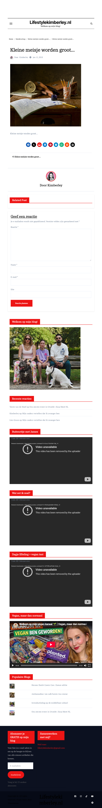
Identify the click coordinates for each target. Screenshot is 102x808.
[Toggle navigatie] (11, 23)
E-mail (14, 277)
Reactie (14, 227)
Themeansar (13, 803)
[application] (51, 460)
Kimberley (23, 57)
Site (12, 289)
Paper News (22, 799)
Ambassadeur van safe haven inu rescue (50, 694)
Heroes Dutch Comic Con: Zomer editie (49, 685)
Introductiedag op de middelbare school (50, 702)
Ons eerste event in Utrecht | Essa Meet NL (48, 406)
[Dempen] (85, 665)
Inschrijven (16, 774)
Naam (14, 264)
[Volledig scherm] (89, 665)
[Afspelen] (13, 665)
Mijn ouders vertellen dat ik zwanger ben (41, 413)
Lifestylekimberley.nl (50, 22)
